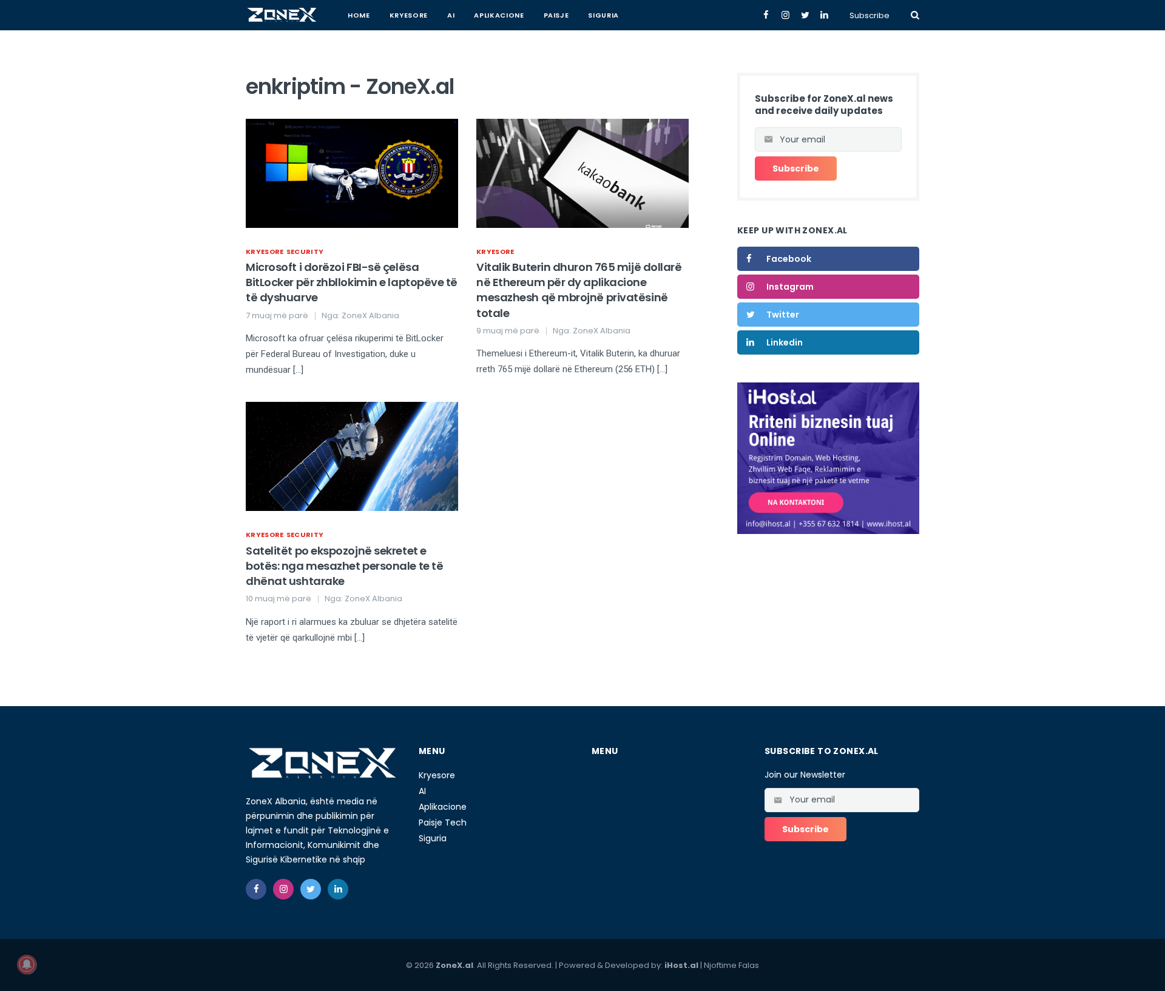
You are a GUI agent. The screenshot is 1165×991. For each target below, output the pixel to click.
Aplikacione (499, 15)
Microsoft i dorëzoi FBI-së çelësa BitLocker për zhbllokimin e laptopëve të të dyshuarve (352, 282)
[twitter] (310, 889)
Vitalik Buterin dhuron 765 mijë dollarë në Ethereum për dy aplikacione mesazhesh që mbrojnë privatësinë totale (578, 290)
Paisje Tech (443, 822)
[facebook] (256, 889)
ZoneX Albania (370, 315)
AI (450, 15)
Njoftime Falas (731, 965)
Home (359, 15)
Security (305, 251)
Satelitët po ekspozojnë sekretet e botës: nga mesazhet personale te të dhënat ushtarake (344, 566)
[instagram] (283, 889)
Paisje (556, 15)
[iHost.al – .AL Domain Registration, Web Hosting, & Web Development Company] (828, 457)
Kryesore (409, 15)
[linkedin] (338, 889)
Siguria (603, 15)
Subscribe (869, 15)
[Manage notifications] (26, 964)
